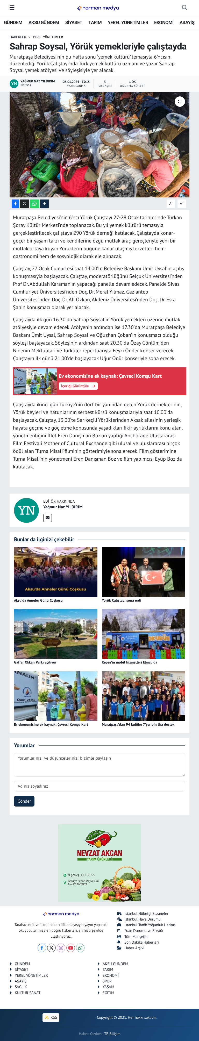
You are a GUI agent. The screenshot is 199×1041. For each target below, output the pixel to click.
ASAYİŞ (187, 22)
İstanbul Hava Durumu (142, 919)
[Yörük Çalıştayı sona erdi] (143, 571)
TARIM (95, 22)
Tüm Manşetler (136, 936)
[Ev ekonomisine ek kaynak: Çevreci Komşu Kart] (55, 695)
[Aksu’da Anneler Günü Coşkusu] (55, 571)
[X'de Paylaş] (24, 203)
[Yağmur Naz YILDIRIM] (26, 510)
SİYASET (73, 22)
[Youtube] (70, 948)
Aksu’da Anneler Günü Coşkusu (38, 600)
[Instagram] (61, 948)
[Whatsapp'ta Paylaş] (34, 203)
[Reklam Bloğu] (99, 862)
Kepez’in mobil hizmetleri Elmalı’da (129, 662)
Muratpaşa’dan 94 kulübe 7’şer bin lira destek (138, 724)
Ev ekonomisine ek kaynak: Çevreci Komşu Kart (51, 724)
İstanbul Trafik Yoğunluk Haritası (150, 924)
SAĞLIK (21, 986)
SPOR (107, 981)
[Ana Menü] (12, 8)
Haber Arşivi (134, 947)
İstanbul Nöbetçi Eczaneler (146, 913)
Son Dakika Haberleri (141, 942)
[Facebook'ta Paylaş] (15, 203)
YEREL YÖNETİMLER (128, 22)
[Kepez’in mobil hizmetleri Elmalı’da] (143, 634)
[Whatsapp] (80, 948)
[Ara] (184, 8)
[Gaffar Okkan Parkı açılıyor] (55, 634)
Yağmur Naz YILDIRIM (63, 506)
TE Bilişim (112, 1033)
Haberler (18, 37)
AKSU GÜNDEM (44, 22)
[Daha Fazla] (44, 203)
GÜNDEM (13, 22)
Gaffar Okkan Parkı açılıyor (35, 662)
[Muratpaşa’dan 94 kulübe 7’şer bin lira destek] (143, 695)
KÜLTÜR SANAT (27, 992)
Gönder (24, 801)
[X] (51, 948)
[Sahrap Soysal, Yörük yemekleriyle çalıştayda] (100, 144)
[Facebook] (42, 948)
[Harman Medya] (98, 8)
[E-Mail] (47, 518)
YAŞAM (108, 986)
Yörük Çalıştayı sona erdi (121, 600)
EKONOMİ (164, 22)
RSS (53, 1017)
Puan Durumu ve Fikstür (144, 930)
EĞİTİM (108, 992)
